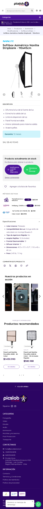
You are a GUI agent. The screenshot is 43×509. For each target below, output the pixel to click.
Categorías (6, 17)
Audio (5, 427)
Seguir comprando (12, 177)
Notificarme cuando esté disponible (14, 169)
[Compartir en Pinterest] (21, 266)
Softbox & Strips (27, 31)
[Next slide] (38, 95)
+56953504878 (10, 452)
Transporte (7, 440)
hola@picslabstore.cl (13, 449)
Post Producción (9, 436)
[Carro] (40, 10)
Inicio (9, 28)
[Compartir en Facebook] (5, 266)
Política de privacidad (11, 483)
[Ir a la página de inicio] (21, 4)
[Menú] (2, 10)
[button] (21, 386)
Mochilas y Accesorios (11, 433)
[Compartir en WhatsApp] (16, 266)
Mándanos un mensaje (33, 169)
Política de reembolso (11, 480)
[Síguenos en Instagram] (12, 406)
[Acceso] (36, 10)
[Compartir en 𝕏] (10, 266)
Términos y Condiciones (12, 477)
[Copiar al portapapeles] (27, 266)
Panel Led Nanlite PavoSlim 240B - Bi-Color (10, 354)
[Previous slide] (4, 95)
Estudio (5, 424)
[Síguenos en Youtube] (15, 406)
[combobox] (20, 10)
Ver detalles (11, 367)
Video (5, 421)
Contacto (6, 473)
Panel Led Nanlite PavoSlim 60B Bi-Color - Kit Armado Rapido (31, 355)
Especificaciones (9, 221)
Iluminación (29, 28)
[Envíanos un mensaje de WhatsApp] (38, 504)
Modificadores (12, 31)
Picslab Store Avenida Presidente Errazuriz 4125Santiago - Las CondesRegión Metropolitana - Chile (18, 461)
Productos (18, 28)
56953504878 (10, 455)
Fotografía (7, 418)
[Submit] (32, 10)
